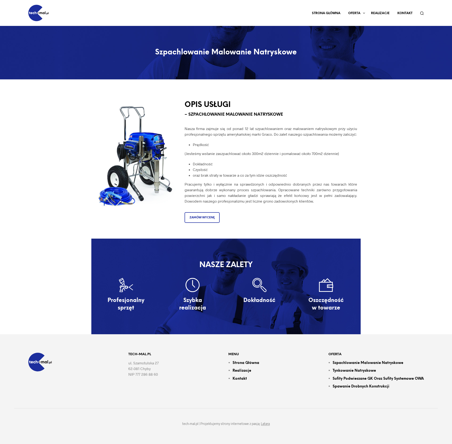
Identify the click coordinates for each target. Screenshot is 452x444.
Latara (265, 424)
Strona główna (326, 13)
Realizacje (380, 13)
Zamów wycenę (202, 217)
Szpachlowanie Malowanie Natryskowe (368, 363)
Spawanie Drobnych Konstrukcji (361, 386)
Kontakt (404, 13)
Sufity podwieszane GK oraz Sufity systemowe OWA (378, 379)
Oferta (354, 13)
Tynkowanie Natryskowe (354, 371)
